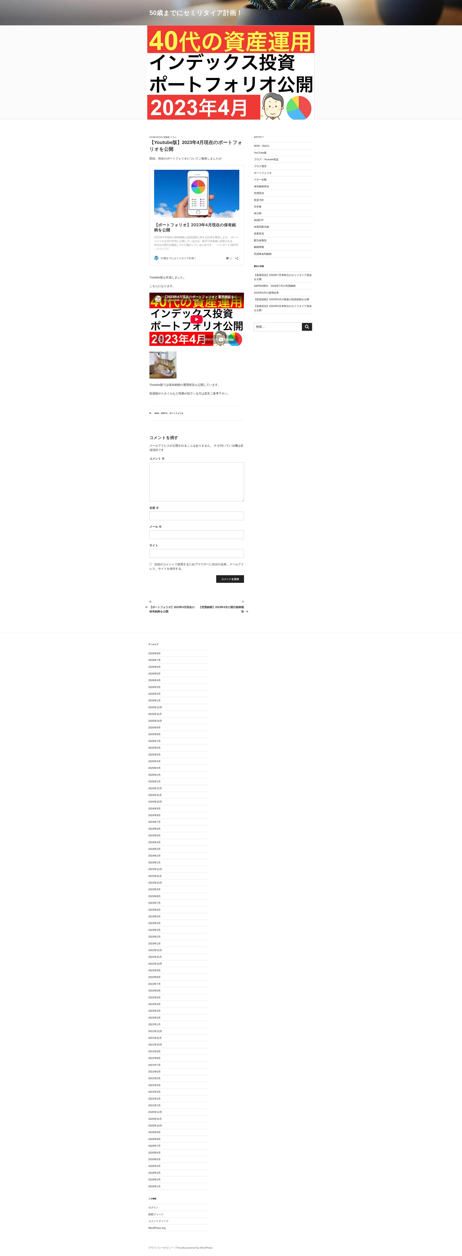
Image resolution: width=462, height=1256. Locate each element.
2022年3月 (154, 1010)
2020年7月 (154, 1145)
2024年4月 (154, 842)
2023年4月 (154, 923)
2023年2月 (154, 936)
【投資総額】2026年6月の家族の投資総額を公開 (281, 299)
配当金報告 (260, 240)
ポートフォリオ (176, 413)
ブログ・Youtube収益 (266, 159)
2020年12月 (155, 1112)
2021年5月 (154, 1078)
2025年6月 (154, 747)
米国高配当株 (261, 226)
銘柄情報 (259, 247)
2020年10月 (155, 1125)
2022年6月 (154, 990)
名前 (154, 507)
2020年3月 (154, 1172)
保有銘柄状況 (261, 186)
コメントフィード (158, 1221)
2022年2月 (154, 1017)
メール (155, 526)
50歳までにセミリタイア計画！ (196, 12)
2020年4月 (154, 1166)
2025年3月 (154, 767)
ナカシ (174, 137)
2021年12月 (155, 1031)
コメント (157, 458)
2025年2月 (154, 774)
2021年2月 (154, 1098)
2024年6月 (154, 828)
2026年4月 (154, 680)
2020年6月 (154, 1152)
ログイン (153, 1207)
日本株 (257, 206)
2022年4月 (154, 1004)
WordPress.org (156, 1227)
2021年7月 (154, 1064)
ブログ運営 (260, 166)
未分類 (257, 213)
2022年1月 (154, 1024)
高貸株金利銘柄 (263, 253)
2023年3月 (154, 930)
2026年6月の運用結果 (266, 292)
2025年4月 (154, 761)
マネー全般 (260, 179)
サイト (153, 545)
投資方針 (259, 199)
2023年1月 (154, 943)
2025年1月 (154, 781)
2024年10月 (155, 801)
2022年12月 (155, 950)
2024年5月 (154, 835)
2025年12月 (155, 707)
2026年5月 (154, 673)
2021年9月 (154, 1051)
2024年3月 (154, 848)
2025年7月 (154, 741)
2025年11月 (155, 714)
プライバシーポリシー (161, 1247)
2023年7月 (154, 902)
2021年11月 (155, 1037)
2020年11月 (155, 1118)
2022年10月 (155, 963)
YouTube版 (260, 152)
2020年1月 (154, 1186)
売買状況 (259, 193)
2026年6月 (154, 666)
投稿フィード (156, 1214)
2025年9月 (154, 727)
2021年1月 (154, 1105)
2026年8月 (154, 653)
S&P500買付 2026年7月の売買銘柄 (275, 285)
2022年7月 (154, 983)
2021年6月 (154, 1071)
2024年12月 (155, 788)
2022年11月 (155, 956)
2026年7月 (154, 660)
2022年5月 (154, 997)
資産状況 (259, 233)
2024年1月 (154, 862)
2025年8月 (154, 734)
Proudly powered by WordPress (194, 1247)
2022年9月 (154, 970)
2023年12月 (155, 869)
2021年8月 (154, 1058)
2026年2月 (154, 693)
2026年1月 (154, 700)
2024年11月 (155, 795)
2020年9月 (154, 1132)
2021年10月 (155, 1044)
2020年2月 (154, 1179)
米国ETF (259, 220)
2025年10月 (155, 720)
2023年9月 (154, 889)
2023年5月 (154, 916)
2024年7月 (154, 821)
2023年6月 (154, 909)
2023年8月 (154, 896)
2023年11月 (155, 876)
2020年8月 (154, 1139)
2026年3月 (154, 687)
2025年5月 (154, 754)
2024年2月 (154, 855)
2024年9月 (154, 808)
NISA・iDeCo (160, 413)
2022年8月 (154, 977)
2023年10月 (155, 882)
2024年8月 (154, 815)
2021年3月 (154, 1091)
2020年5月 (154, 1159)
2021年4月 (154, 1085)
